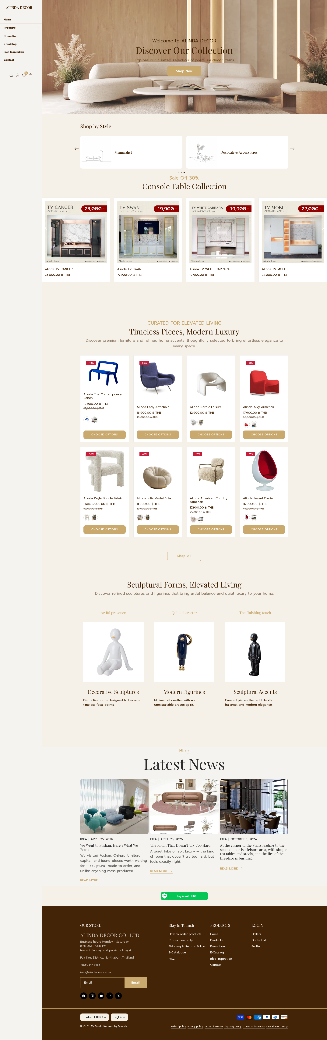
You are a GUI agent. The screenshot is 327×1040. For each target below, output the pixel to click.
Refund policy (178, 1026)
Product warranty (181, 940)
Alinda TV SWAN (129, 269)
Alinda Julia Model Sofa (154, 498)
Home (214, 934)
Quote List (258, 940)
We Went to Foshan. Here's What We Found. (109, 847)
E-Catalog (217, 952)
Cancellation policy (277, 1026)
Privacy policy (195, 1026)
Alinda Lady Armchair (153, 407)
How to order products (185, 934)
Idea (83, 839)
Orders (256, 934)
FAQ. (172, 959)
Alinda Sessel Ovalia (258, 498)
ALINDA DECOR (19, 7)
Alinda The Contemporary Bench (102, 396)
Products (216, 940)
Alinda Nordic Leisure (206, 407)
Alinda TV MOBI (273, 269)
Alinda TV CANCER (59, 269)
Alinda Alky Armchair (258, 407)
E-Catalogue (177, 952)
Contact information (254, 1026)
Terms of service (214, 1026)
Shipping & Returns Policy (187, 946)
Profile (255, 946)
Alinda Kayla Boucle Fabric (103, 498)
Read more (89, 880)
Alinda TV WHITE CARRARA (209, 269)
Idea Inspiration (221, 959)
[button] (11, 75)
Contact (215, 965)
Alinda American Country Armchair (208, 500)
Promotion (217, 946)
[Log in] (17, 75)
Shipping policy (232, 1026)
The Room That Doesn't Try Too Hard (180, 845)
